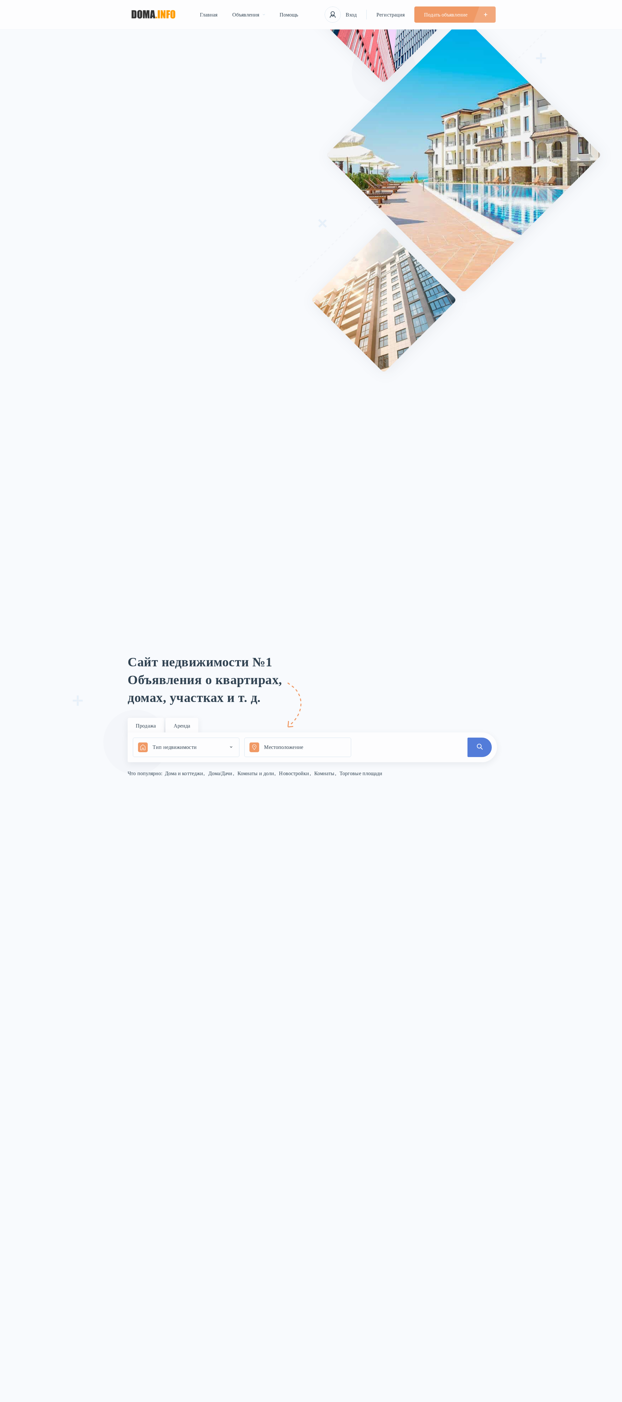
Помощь (289, 14)
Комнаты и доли (256, 773)
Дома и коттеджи (185, 773)
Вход (351, 14)
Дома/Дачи (221, 773)
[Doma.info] (153, 15)
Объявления (245, 14)
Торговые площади (361, 773)
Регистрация (390, 14)
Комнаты (325, 773)
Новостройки (294, 773)
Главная (209, 14)
